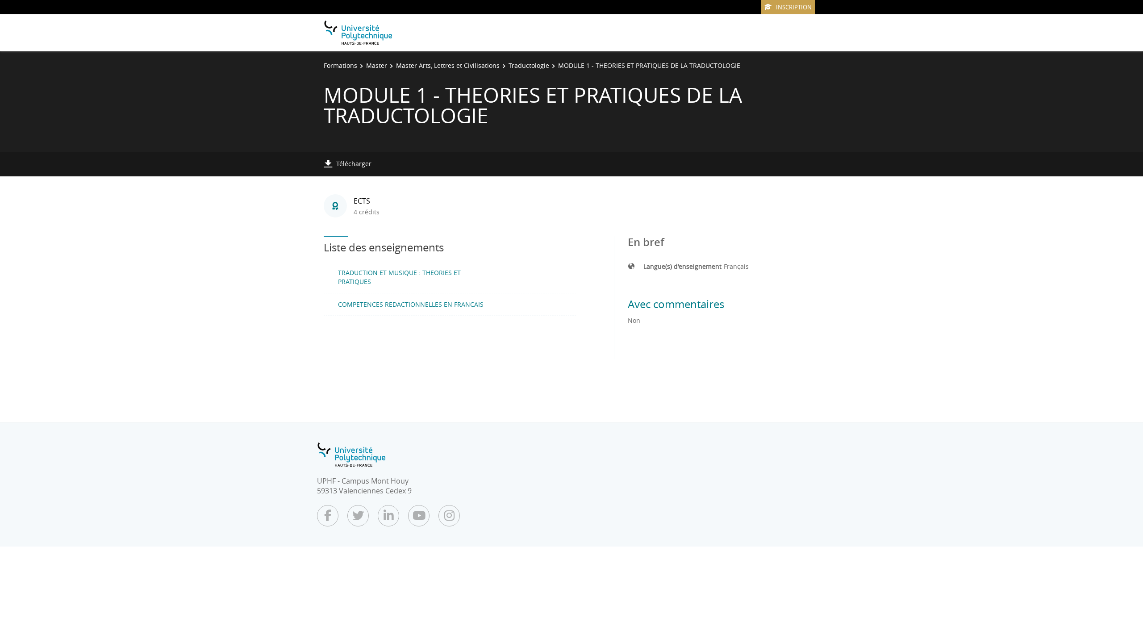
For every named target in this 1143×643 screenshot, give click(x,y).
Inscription (794, 7)
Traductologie (529, 65)
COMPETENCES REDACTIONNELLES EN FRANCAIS (411, 304)
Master (376, 65)
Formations (340, 65)
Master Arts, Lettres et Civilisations (448, 65)
